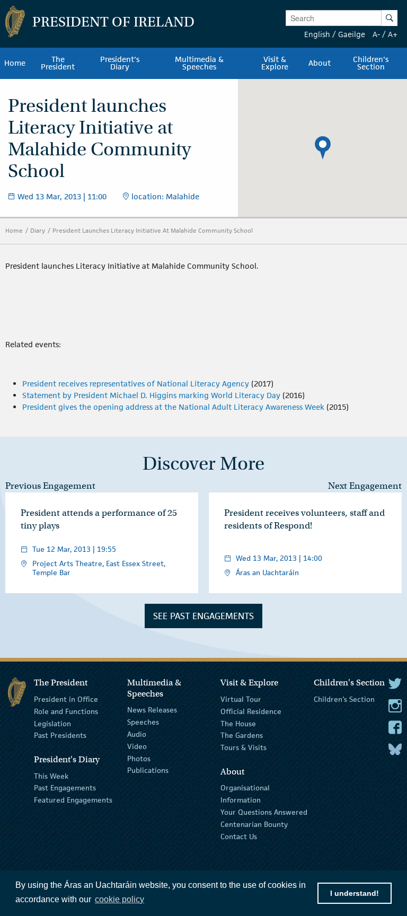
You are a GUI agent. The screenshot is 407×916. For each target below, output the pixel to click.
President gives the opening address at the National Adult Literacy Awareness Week (173, 407)
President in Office (66, 699)
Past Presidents (60, 735)
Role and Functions (66, 711)
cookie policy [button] (119, 899)
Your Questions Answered (263, 812)
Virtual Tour (240, 699)
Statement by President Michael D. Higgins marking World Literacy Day (151, 395)
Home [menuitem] (14, 63)
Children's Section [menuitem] (370, 63)
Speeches (143, 722)
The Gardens (241, 735)
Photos (139, 758)
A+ (392, 34)
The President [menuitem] (58, 63)
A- (376, 34)
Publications (148, 770)
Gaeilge (351, 34)
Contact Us (238, 836)
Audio (136, 734)
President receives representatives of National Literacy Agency (135, 383)
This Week (51, 775)
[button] (323, 148)
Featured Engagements (73, 800)
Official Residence (250, 711)
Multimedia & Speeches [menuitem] (199, 63)
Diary (37, 230)
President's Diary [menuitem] (119, 63)
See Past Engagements (203, 616)
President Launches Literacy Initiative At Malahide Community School (152, 230)
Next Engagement (365, 485)
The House (238, 723)
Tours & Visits (243, 747)
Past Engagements (65, 787)
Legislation (52, 723)
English (317, 34)
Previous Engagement (50, 485)
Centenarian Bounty (254, 824)
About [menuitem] (319, 63)
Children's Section (344, 699)
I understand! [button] (354, 893)
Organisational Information (245, 794)
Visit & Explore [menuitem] (274, 63)
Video (137, 746)
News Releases (152, 710)
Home (14, 230)
